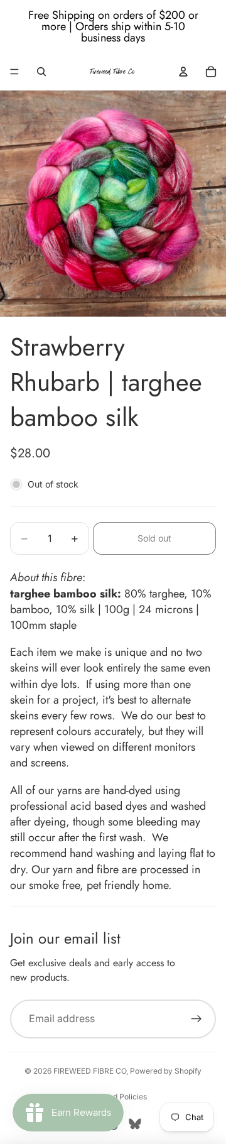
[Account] (183, 71)
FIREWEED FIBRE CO (89, 1071)
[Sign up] (196, 1019)
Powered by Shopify (166, 1071)
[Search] (41, 71)
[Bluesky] (135, 1123)
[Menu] (14, 71)
